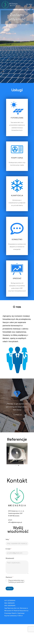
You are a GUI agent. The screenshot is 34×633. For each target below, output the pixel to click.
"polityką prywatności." (16, 582)
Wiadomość (10, 558)
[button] (15, 465)
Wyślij (9, 588)
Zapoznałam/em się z (16, 581)
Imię (8, 539)
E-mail (8, 549)
